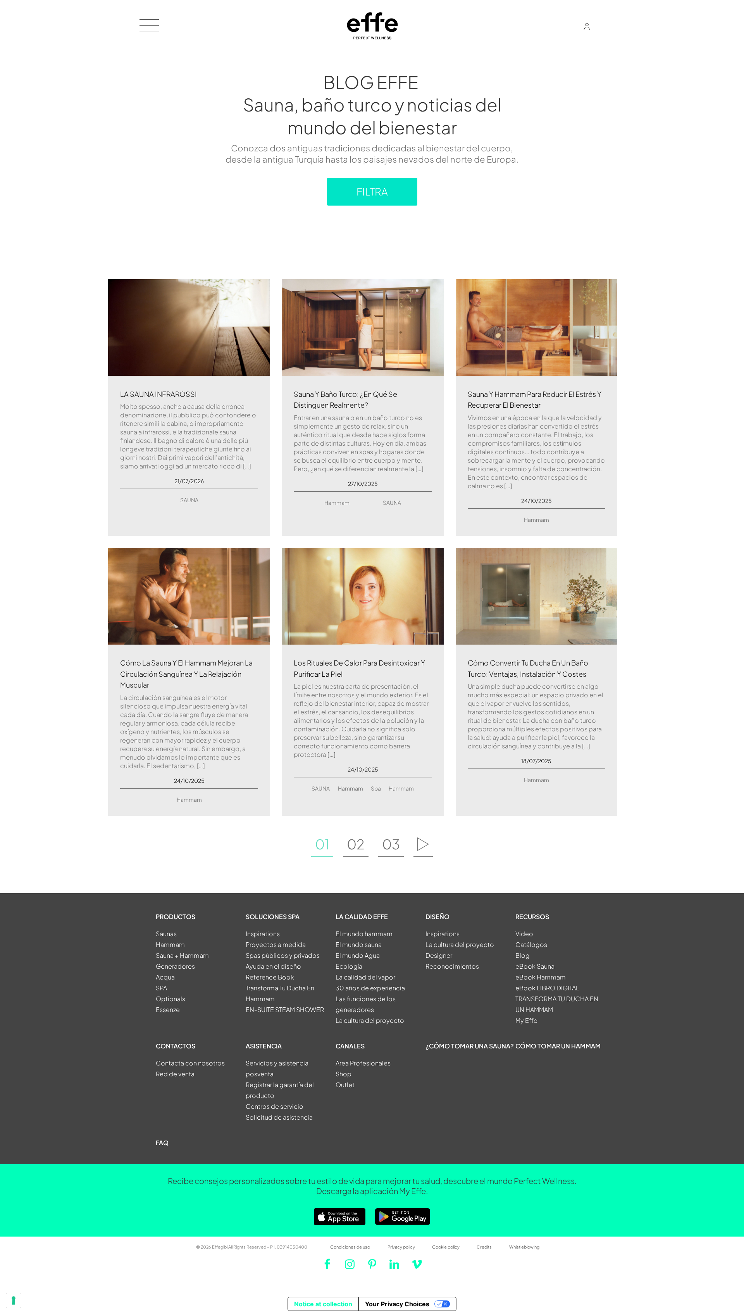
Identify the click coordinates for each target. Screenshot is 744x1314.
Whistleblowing (524, 1246)
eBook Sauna (535, 966)
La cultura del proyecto (370, 1020)
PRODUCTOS (175, 917)
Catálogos (531, 944)
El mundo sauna (359, 944)
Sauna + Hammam (182, 955)
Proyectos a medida (276, 944)
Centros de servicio (274, 1106)
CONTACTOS (175, 1046)
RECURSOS (532, 917)
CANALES (350, 1046)
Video (524, 934)
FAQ (162, 1143)
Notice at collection (323, 1304)
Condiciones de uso (350, 1246)
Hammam (337, 502)
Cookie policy (446, 1246)
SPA (161, 988)
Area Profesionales (363, 1063)
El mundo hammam (364, 934)
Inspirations (263, 934)
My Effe (526, 1020)
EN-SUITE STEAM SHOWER (285, 1009)
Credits (484, 1246)
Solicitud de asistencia (279, 1117)
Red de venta (175, 1074)
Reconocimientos (452, 966)
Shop (343, 1074)
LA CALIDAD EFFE (362, 917)
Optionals (170, 999)
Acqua (165, 977)
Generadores (175, 966)
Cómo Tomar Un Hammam (558, 1046)
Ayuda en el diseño (273, 966)
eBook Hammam (540, 977)
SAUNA (189, 499)
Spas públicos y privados (283, 955)
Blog (522, 955)
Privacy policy (401, 1246)
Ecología (349, 966)
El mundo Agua (358, 955)
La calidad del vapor (365, 977)
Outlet (345, 1085)
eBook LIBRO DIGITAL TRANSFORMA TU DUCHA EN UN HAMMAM (556, 999)
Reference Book (270, 977)
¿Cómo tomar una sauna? (469, 1046)
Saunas (166, 934)
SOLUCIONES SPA (273, 917)
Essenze (168, 1009)
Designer (438, 955)
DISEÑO (437, 917)
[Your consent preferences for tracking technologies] (13, 1300)
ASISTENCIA (264, 1046)
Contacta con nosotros (190, 1063)
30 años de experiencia (370, 988)
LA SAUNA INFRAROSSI (158, 393)
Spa (376, 788)
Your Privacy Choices (397, 1304)
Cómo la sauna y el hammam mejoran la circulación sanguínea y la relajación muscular (186, 673)
